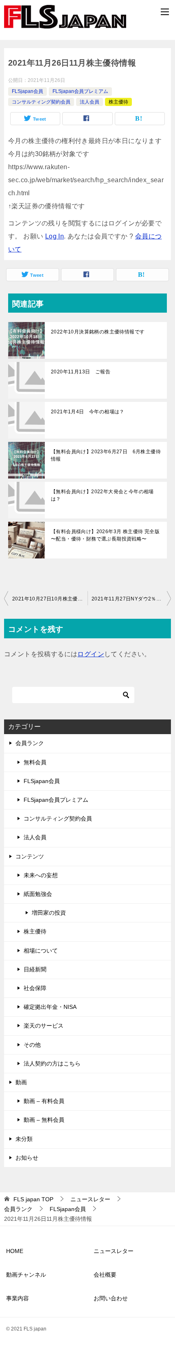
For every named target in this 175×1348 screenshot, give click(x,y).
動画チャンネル (26, 1274)
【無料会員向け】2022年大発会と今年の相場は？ (102, 495)
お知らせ (26, 1157)
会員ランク (29, 743)
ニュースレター (113, 1251)
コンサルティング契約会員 (41, 102)
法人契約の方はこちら (52, 1063)
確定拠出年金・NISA (50, 1007)
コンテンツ (29, 856)
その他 (32, 1044)
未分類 (24, 1139)
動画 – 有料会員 (44, 1101)
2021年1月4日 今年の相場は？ (88, 412)
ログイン (90, 654)
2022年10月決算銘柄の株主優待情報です (97, 332)
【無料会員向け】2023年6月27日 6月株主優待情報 (106, 455)
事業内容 (17, 1298)
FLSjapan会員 (27, 91)
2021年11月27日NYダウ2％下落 (129, 599)
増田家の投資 (49, 912)
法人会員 (89, 102)
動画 (21, 1082)
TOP (33, 1199)
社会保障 (35, 988)
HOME (14, 1251)
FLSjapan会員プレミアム (80, 91)
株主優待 (118, 102)
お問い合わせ (111, 1298)
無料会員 (35, 762)
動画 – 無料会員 (44, 1119)
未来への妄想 (41, 875)
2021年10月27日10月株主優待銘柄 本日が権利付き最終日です (50, 599)
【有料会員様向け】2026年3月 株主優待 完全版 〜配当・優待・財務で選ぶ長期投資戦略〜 (105, 535)
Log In (54, 236)
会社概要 (105, 1274)
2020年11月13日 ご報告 (80, 372)
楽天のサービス (43, 1025)
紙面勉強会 (38, 894)
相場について (41, 950)
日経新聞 (35, 969)
